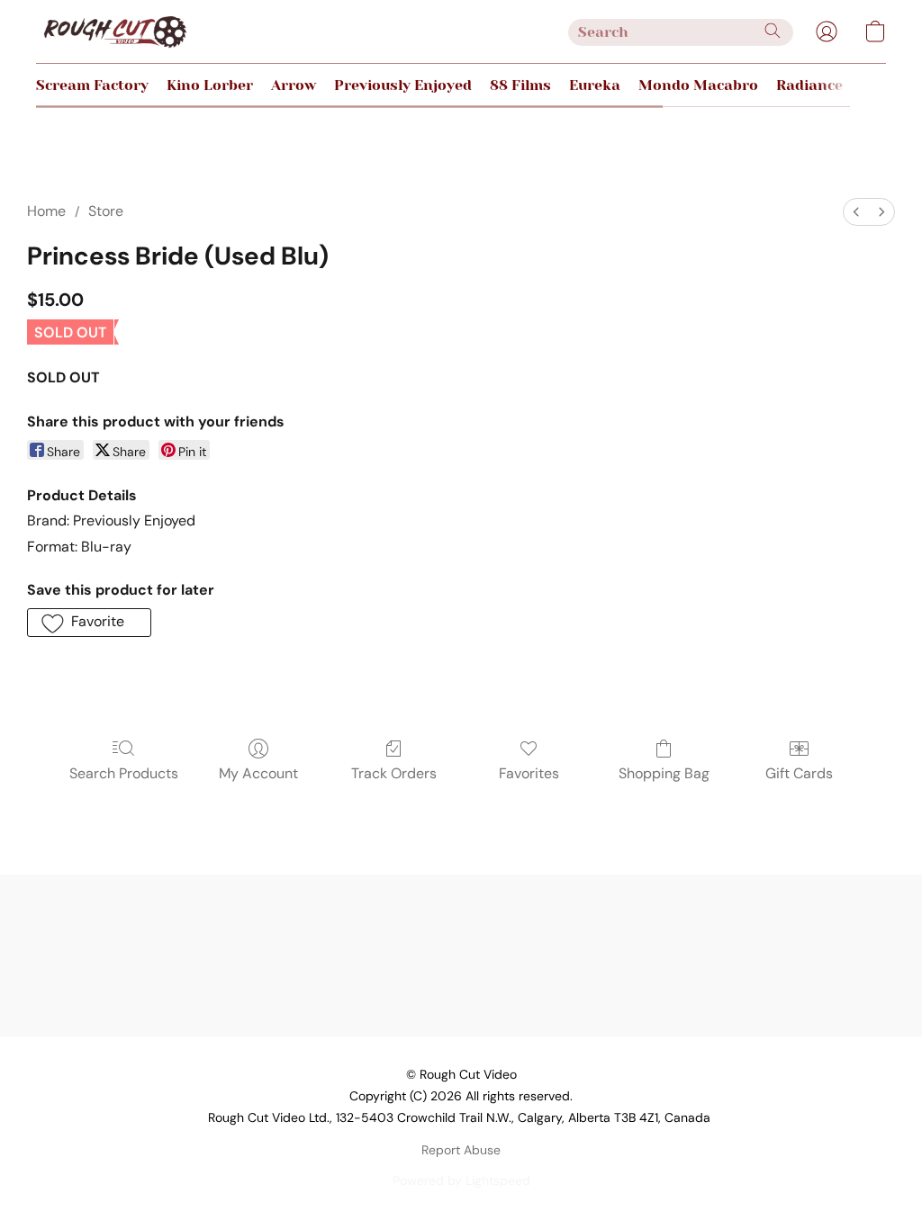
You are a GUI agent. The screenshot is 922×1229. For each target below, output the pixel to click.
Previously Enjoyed (403, 85)
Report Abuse (461, 1150)
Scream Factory (92, 85)
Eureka (594, 85)
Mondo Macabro (698, 85)
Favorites (529, 773)
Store (105, 211)
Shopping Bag (664, 773)
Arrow (293, 85)
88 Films (520, 85)
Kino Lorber (210, 85)
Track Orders (394, 773)
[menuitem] (856, 212)
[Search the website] (772, 30)
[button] (114, 31)
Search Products (123, 773)
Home (46, 211)
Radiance (809, 85)
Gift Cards (799, 773)
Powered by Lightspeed (461, 1180)
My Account (258, 773)
